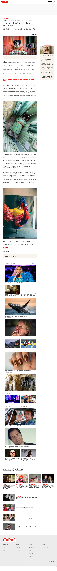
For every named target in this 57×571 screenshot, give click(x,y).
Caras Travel (43, 1)
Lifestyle (12, 1)
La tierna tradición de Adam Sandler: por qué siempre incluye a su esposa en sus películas (47, 60)
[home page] (5, 2)
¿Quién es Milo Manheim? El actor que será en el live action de (47, 68)
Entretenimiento (25, 1)
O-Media (30, 544)
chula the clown (6, 251)
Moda (16, 1)
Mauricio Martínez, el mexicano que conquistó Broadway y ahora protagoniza (9, 487)
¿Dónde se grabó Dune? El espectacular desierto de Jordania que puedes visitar (47, 64)
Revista (50, 1)
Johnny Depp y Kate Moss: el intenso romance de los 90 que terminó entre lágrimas (48, 486)
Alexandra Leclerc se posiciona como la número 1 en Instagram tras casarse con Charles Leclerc (26, 508)
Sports (31, 1)
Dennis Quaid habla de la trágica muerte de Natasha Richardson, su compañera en (26, 517)
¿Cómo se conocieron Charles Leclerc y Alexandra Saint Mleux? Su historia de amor (34, 486)
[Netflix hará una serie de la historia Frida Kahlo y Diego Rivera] (9, 497)
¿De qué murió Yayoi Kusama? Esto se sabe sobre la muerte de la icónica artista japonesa (22, 486)
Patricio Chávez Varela (10, 34)
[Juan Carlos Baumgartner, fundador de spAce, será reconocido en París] (9, 526)
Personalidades (36, 1)
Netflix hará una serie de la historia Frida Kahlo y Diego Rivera (26, 498)
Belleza (20, 1)
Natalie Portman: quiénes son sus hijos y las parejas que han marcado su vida (47, 56)
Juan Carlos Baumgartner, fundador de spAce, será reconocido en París (26, 527)
